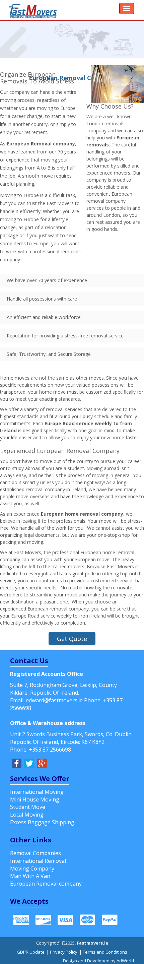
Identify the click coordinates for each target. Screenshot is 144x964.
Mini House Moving (34, 799)
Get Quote (72, 639)
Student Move (27, 807)
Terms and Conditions (105, 952)
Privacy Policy (63, 952)
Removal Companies (35, 853)
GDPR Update (31, 952)
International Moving (37, 791)
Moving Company (32, 868)
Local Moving (27, 814)
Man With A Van (30, 876)
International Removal (38, 860)
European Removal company (46, 883)
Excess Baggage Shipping (42, 822)
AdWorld (125, 961)
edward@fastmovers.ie (54, 700)
